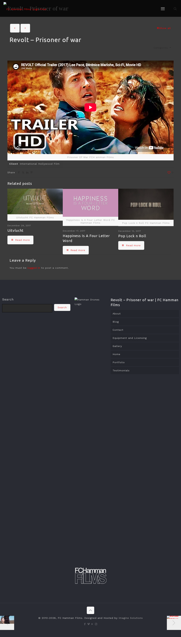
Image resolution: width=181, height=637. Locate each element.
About (117, 313)
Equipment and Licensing (130, 338)
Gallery (117, 346)
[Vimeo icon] (88, 624)
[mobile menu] (163, 9)
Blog (116, 321)
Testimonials (121, 370)
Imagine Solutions (131, 618)
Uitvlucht (15, 230)
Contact (118, 329)
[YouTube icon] (92, 624)
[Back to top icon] (90, 610)
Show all (165, 28)
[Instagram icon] (96, 624)
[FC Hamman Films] (25, 9)
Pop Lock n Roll (132, 236)
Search (8, 299)
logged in (34, 267)
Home (116, 354)
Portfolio (119, 362)
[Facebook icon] (85, 624)
